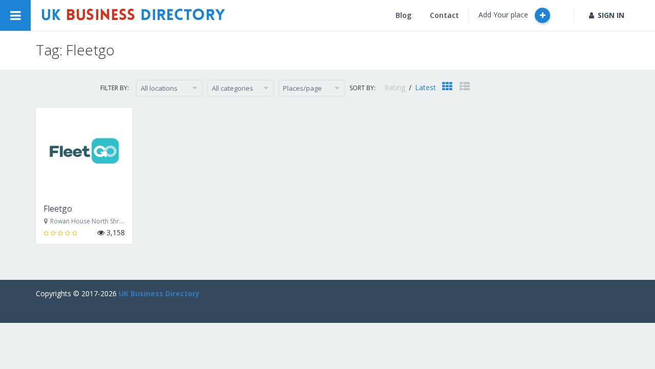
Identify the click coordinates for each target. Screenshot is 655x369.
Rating (395, 87)
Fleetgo (57, 208)
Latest (425, 87)
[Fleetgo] (84, 152)
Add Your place (504, 14)
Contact (444, 15)
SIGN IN (611, 15)
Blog (403, 15)
